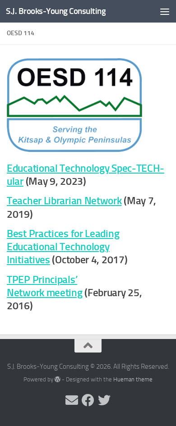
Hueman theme (133, 379)
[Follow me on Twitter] (104, 400)
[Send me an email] (71, 400)
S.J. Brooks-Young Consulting (56, 11)
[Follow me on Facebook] (88, 400)
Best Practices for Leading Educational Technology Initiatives (63, 247)
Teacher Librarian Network (64, 201)
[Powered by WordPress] (57, 379)
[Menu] (164, 11)
